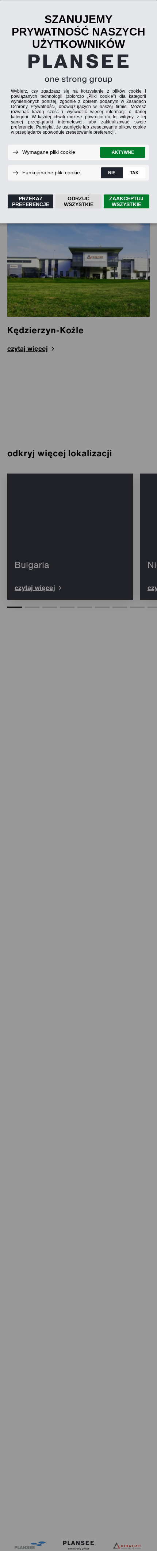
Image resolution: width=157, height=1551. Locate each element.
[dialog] (78, 111)
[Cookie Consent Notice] (78, 111)
